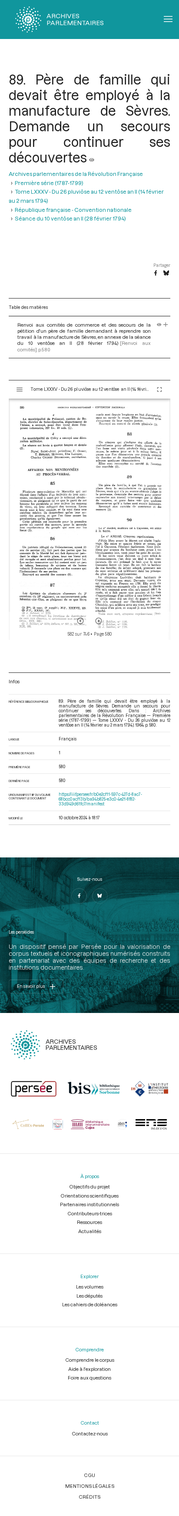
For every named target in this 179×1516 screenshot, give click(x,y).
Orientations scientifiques (89, 1195)
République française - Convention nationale (73, 210)
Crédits (89, 1497)
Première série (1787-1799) (49, 183)
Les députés (89, 1296)
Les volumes (89, 1286)
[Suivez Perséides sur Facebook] (79, 896)
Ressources (89, 1222)
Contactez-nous (90, 1433)
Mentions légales (89, 1486)
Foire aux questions (89, 1377)
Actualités (89, 1231)
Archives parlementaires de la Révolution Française (76, 174)
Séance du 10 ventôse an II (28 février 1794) (70, 218)
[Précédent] (80, 621)
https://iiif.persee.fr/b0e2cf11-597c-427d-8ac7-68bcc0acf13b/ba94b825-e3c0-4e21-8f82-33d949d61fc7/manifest (100, 799)
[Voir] (91, 157)
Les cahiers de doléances (89, 1304)
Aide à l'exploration (89, 1369)
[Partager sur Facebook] (155, 273)
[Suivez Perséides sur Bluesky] (100, 896)
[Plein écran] (159, 389)
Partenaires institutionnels (89, 1204)
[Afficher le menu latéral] (19, 389)
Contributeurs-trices (89, 1213)
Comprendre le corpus (89, 1360)
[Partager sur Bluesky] (166, 273)
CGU (89, 1475)
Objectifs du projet (89, 1186)
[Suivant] (99, 621)
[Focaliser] (165, 325)
